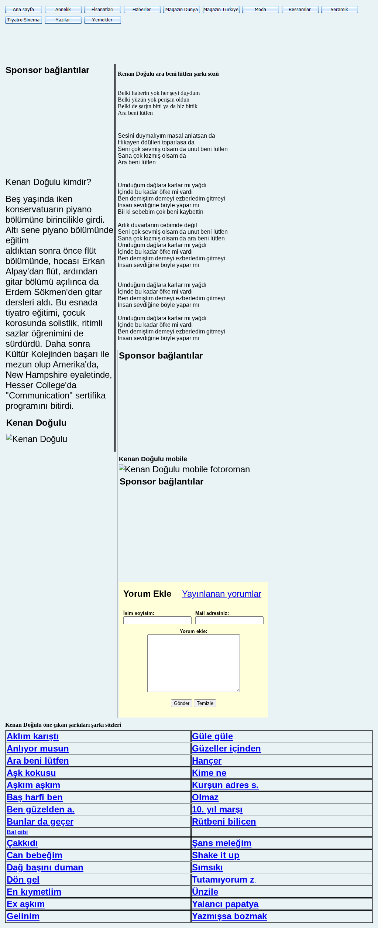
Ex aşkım (26, 904)
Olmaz (205, 797)
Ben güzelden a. (41, 809)
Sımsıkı (207, 867)
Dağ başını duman (45, 867)
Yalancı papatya (225, 904)
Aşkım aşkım (33, 785)
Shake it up (216, 855)
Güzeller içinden (226, 748)
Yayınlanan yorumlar (221, 594)
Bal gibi (17, 832)
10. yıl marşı (217, 809)
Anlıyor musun (38, 748)
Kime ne (209, 773)
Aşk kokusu (31, 773)
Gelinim (23, 916)
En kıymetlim (34, 892)
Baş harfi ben (35, 797)
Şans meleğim (221, 843)
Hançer (206, 761)
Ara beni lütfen (38, 761)
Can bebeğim (34, 855)
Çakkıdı (22, 843)
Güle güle (212, 736)
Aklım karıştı (33, 736)
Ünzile (205, 892)
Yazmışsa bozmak (229, 916)
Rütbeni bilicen (224, 821)
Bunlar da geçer (40, 821)
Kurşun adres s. (225, 785)
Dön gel (23, 879)
